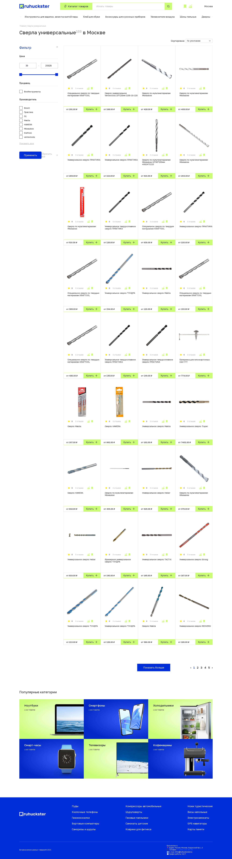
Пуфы (75, 806)
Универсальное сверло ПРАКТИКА (84, 160)
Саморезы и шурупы (84, 829)
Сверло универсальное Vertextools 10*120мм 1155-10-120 (121, 94)
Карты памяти (196, 829)
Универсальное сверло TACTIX (156, 559)
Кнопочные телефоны (85, 811)
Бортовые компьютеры (85, 823)
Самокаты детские (137, 823)
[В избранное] (91, 88)
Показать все (26, 143)
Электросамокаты (198, 817)
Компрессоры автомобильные (143, 806)
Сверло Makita (74, 426)
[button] (20, 16)
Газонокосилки (81, 817)
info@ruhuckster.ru (183, 852)
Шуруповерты (134, 811)
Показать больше (153, 667)
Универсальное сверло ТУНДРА (120, 293)
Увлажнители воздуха (163, 16)
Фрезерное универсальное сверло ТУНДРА (118, 560)
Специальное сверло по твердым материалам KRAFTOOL (83, 94)
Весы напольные (197, 811)
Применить (30, 155)
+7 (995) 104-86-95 (185, 850)
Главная (23, 26)
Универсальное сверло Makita (156, 293)
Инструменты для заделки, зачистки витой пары (51, 16)
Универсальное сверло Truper (194, 426)
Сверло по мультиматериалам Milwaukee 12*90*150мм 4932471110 (156, 162)
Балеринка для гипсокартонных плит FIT (195, 360)
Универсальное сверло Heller (156, 493)
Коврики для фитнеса (138, 829)
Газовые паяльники (137, 817)
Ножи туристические (200, 806)
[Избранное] (185, 6)
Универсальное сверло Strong (194, 559)
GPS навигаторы (197, 823)
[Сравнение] (190, 6)
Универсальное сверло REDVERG (195, 626)
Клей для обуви (91, 16)
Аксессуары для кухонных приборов (125, 16)
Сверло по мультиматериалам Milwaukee (156, 94)
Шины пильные (188, 16)
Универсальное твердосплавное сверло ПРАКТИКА (120, 227)
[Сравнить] (88, 88)
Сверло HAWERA (112, 426)
